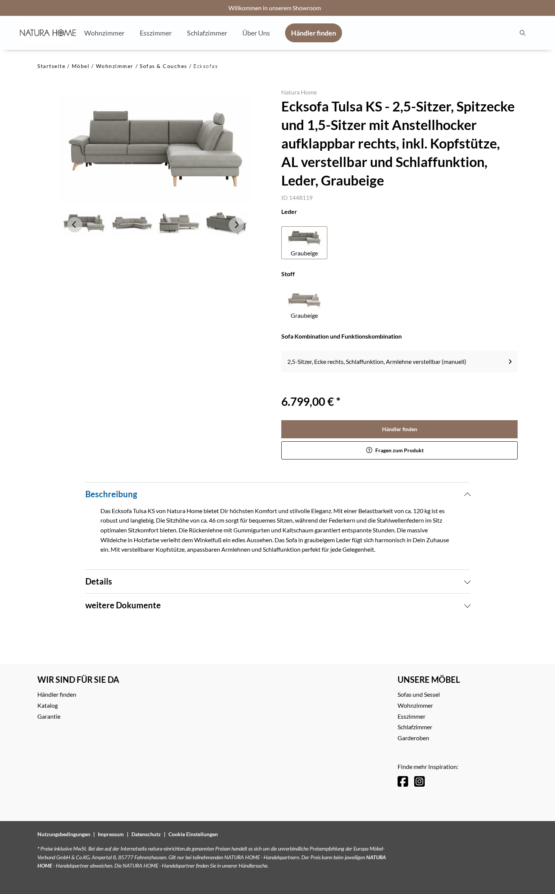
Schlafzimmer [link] (415, 726)
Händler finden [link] (399, 429)
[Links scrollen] (74, 224)
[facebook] (403, 781)
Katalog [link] (47, 705)
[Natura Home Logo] (48, 33)
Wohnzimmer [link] (415, 705)
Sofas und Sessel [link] (419, 694)
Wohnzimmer (115, 66)
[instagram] (419, 781)
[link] (104, 32)
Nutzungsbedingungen (63, 834)
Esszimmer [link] (412, 716)
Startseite (51, 66)
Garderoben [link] (413, 737)
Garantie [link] (48, 716)
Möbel (81, 66)
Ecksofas (205, 66)
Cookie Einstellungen (193, 834)
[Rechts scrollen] (236, 224)
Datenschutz (146, 834)
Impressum (111, 834)
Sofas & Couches (163, 66)
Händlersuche (253, 865)
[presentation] (522, 33)
